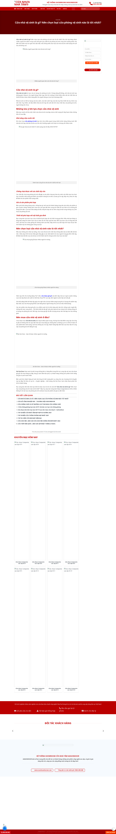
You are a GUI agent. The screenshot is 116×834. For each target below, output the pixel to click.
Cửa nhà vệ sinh (57, 431)
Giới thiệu (27, 8)
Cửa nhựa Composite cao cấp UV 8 (38, 562)
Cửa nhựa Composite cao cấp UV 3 (55, 689)
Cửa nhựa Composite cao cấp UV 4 (38, 689)
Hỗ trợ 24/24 (111, 832)
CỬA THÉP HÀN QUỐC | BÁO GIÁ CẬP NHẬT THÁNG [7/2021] (36, 424)
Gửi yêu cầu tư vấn (23, 711)
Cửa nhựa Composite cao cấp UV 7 (55, 562)
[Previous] (12, 730)
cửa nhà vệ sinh (45, 232)
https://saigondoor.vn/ (63, 389)
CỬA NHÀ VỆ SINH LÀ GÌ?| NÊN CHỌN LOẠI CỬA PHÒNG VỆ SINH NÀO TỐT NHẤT (43, 399)
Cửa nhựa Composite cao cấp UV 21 (71, 689)
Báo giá (43, 8)
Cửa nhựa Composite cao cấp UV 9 (22, 562)
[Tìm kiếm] (99, 9)
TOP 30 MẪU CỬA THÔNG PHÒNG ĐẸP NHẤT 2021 (33, 415)
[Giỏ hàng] (73, 8)
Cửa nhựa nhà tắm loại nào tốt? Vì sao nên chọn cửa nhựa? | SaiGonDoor (41, 410)
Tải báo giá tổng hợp (46, 711)
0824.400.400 (6, 832)
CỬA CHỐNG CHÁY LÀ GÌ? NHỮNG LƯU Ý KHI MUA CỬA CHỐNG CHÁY (39, 404)
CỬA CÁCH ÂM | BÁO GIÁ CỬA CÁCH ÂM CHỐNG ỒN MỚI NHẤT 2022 (39, 421)
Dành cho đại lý (89, 711)
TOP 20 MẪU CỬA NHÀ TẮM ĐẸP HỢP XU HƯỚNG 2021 (35, 412)
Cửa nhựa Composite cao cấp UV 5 (22, 689)
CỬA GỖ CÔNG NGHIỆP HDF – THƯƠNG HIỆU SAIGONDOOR (36, 401)
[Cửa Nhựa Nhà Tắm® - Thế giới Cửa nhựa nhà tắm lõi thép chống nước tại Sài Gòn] (24, 3)
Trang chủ (19, 8)
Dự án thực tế (51, 8)
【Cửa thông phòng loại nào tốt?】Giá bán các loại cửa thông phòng (39, 407)
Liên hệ (65, 8)
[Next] (103, 730)
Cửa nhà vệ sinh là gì (23, 39)
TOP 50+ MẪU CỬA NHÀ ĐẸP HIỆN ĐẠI (30, 418)
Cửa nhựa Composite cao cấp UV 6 (71, 562)
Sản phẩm (34, 8)
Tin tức (59, 8)
